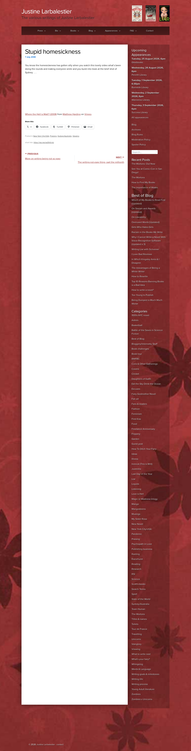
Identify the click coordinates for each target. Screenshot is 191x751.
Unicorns (136, 639)
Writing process (140, 684)
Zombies (136, 694)
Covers (135, 369)
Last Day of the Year (142, 474)
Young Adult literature (143, 689)
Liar (133, 479)
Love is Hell (138, 494)
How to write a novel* (143, 290)
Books (73, 30)
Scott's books (138, 584)
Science (136, 579)
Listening (136, 489)
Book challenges (140, 348)
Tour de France (139, 629)
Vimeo (87, 114)
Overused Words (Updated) (146, 222)
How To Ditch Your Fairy (144, 449)
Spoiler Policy (139, 144)
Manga (135, 504)
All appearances (140, 117)
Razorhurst (137, 559)
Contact (149, 30)
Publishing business (142, 549)
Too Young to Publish (142, 295)
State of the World (141, 599)
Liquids (135, 484)
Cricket (135, 373)
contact (60, 744)
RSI (133, 574)
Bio (56, 30)
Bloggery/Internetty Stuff (144, 344)
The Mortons (138, 177)
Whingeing (137, 664)
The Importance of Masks (145, 187)
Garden (135, 439)
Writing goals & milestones (145, 674)
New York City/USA (41, 136)
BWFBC (136, 358)
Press (40, 30)
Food (134, 424)
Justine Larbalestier (46, 11)
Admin (135, 320)
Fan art (135, 398)
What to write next (141, 654)
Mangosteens (139, 509)
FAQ (132, 30)
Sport (134, 594)
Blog (91, 30)
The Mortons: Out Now (143, 163)
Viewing (76, 136)
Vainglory (136, 644)
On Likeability (139, 217)
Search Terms (138, 589)
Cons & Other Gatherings (145, 363)
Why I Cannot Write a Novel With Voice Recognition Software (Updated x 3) (149, 241)
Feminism (137, 414)
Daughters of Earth (141, 379)
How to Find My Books (143, 182)
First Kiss (136, 419)
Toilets (135, 624)
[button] (44, 31)
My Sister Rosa (139, 519)
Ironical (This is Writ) (142, 464)
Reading (136, 564)
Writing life (137, 679)
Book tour (137, 353)
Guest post (137, 443)
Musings (136, 514)
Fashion (136, 408)
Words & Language (141, 669)
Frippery (136, 433)
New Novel (137, 524)
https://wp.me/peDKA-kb (44, 142)
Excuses (136, 388)
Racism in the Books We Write (147, 232)
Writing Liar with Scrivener (145, 249)
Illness (135, 459)
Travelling (137, 634)
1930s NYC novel (140, 315)
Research (136, 569)
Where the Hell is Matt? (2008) (41, 114)
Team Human (138, 609)
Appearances (111, 30)
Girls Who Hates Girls (142, 227)
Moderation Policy (141, 139)
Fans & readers (139, 404)
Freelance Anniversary (143, 429)
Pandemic (137, 534)
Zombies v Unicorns (142, 699)
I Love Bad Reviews (142, 254)
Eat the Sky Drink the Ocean (146, 383)
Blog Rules (137, 134)
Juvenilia (136, 468)
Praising (53, 136)
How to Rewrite (140, 276)
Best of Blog (138, 338)
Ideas (134, 454)
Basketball (137, 325)
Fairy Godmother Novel (144, 394)
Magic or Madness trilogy (145, 499)
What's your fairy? (141, 659)
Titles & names (139, 619)
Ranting (136, 554)
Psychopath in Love (142, 544)
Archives (136, 129)
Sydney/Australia (65, 136)
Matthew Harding (72, 114)
